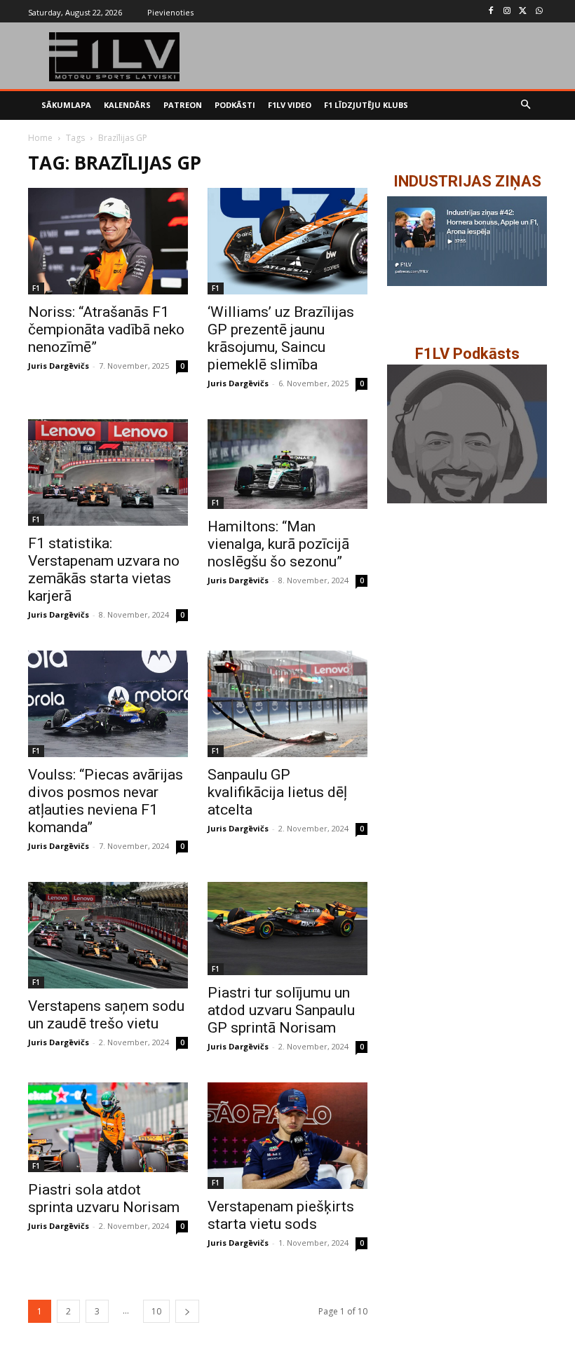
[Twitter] (523, 12)
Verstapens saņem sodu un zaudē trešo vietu (106, 1015)
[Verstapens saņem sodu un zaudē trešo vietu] (108, 935)
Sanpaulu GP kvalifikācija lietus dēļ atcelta (277, 792)
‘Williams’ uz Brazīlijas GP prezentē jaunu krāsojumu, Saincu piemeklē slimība (281, 338)
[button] (526, 105)
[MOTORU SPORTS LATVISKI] (114, 56)
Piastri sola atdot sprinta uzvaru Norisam (104, 1198)
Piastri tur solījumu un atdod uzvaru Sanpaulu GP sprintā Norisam (281, 1010)
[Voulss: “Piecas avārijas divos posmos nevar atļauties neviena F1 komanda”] (108, 704)
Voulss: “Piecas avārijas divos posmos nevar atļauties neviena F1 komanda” (105, 801)
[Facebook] (491, 12)
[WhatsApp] (539, 12)
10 (156, 1311)
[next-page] (187, 1311)
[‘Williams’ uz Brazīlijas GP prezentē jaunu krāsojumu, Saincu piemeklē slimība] (287, 241)
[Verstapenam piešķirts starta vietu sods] (287, 1135)
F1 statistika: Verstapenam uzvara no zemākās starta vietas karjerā (104, 569)
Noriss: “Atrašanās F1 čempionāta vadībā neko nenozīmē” (106, 329)
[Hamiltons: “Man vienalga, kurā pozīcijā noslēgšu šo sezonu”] (287, 464)
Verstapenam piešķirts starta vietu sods (281, 1215)
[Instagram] (507, 12)
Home (40, 138)
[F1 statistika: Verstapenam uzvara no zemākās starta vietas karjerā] (108, 472)
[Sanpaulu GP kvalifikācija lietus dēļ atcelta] (287, 704)
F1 (36, 288)
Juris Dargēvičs (58, 365)
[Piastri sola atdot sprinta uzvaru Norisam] (108, 1127)
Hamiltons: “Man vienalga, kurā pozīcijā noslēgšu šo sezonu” (278, 544)
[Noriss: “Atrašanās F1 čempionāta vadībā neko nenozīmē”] (108, 241)
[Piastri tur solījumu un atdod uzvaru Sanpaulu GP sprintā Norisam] (287, 928)
